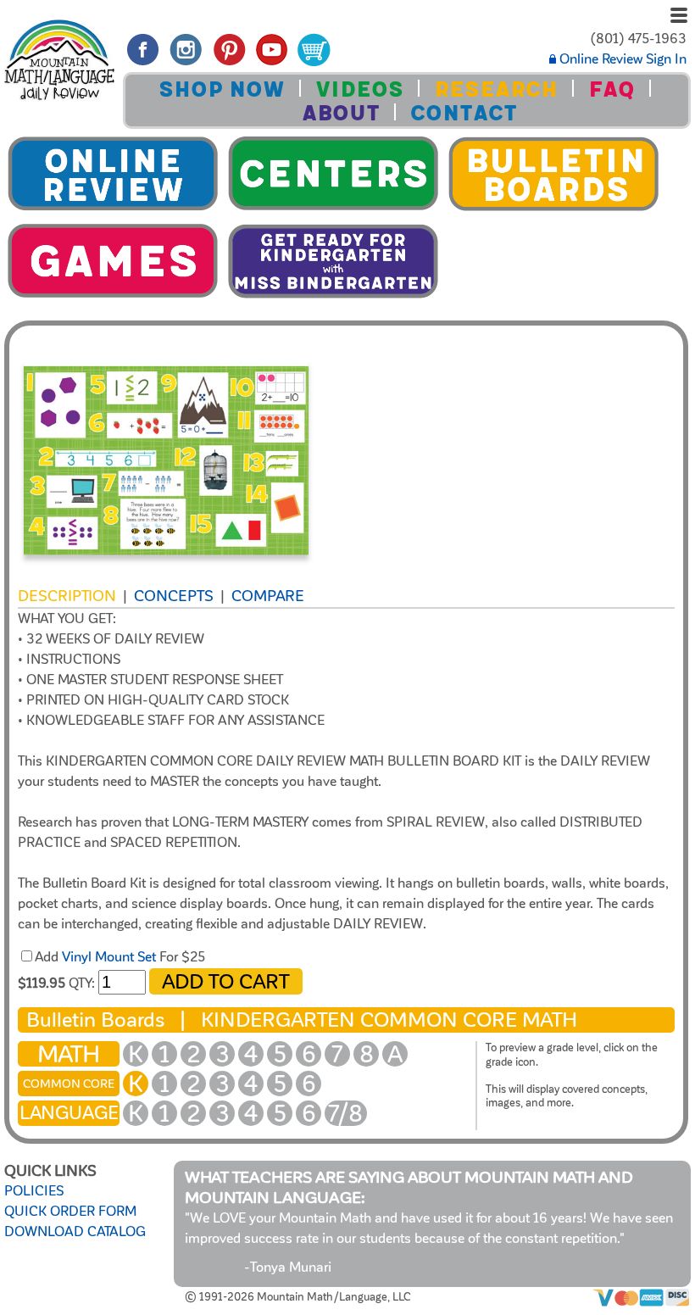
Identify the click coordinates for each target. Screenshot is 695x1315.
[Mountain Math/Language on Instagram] (186, 65)
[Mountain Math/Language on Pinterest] (229, 65)
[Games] (112, 297)
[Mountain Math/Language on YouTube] (272, 65)
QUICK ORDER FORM (70, 1211)
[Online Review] (112, 210)
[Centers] (333, 210)
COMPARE (267, 596)
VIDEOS (359, 89)
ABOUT (341, 113)
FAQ (611, 89)
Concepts (174, 596)
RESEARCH (496, 89)
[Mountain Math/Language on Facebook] (143, 65)
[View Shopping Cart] (314, 65)
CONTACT (463, 113)
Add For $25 (120, 957)
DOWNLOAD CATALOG (75, 1232)
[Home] (59, 62)
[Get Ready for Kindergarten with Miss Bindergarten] (333, 297)
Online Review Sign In (621, 59)
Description (67, 596)
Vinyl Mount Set (109, 957)
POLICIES (34, 1191)
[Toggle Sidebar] (679, 16)
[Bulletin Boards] (553, 210)
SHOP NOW (221, 89)
